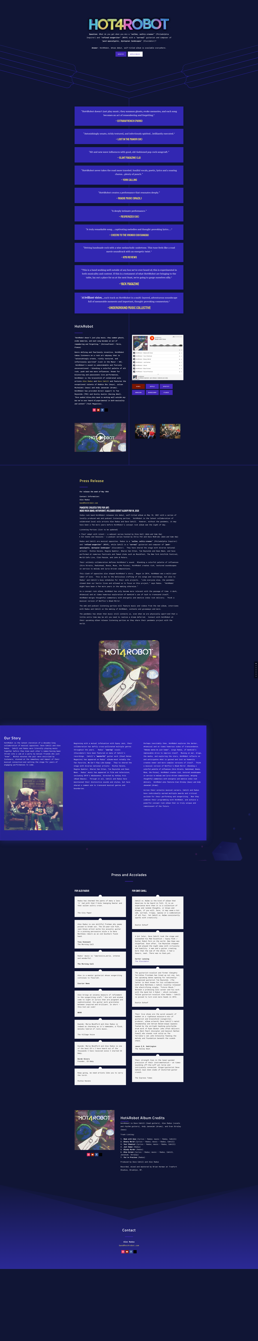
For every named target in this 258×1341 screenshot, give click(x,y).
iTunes (166, 392)
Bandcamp (152, 392)
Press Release (92, 480)
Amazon (138, 392)
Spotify (121, 54)
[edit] (170, 438)
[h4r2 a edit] (145, 438)
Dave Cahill (103, 381)
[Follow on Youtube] (98, 410)
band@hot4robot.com (89, 503)
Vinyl (138, 386)
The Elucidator (142, 961)
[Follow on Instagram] (94, 410)
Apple (152, 386)
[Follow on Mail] (106, 410)
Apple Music (135, 54)
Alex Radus (88, 381)
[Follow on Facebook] (102, 410)
